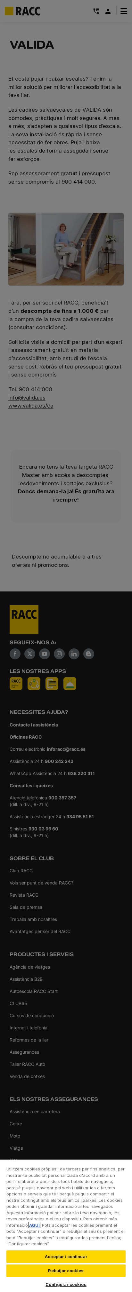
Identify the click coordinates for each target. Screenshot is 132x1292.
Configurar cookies (65, 1284)
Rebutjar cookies (66, 1270)
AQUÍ (34, 1225)
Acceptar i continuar (66, 1256)
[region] (66, 1225)
